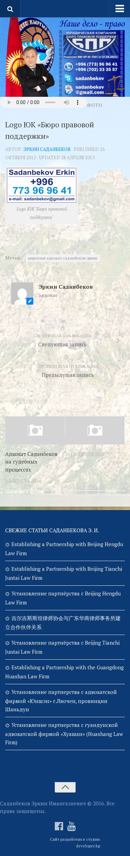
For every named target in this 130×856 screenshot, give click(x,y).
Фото (94, 105)
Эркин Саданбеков (47, 149)
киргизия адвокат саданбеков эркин (62, 258)
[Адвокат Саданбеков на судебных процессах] (35, 430)
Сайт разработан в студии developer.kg (75, 842)
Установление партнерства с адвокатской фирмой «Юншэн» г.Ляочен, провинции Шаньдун (61, 700)
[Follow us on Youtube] (71, 826)
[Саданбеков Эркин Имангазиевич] (59, 826)
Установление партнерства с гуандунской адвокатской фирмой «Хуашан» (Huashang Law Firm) (64, 733)
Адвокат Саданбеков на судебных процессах (31, 461)
